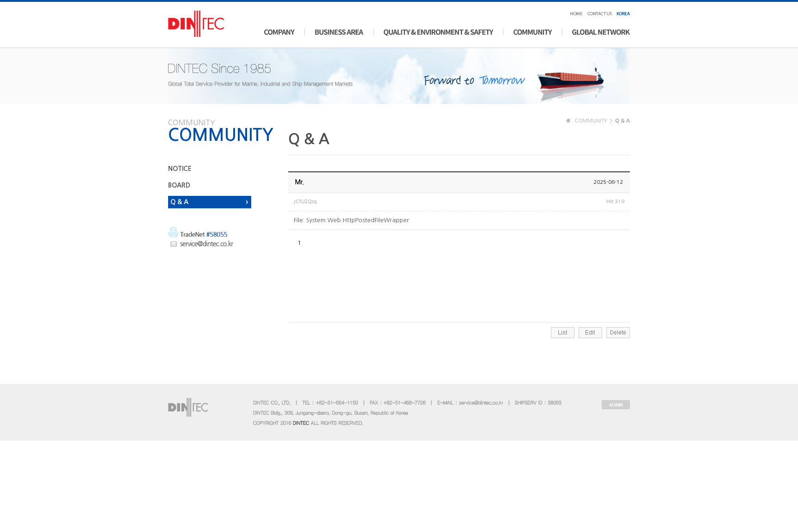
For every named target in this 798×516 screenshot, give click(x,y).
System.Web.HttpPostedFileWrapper (357, 220)
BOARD (179, 185)
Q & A (179, 202)
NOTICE (180, 168)
